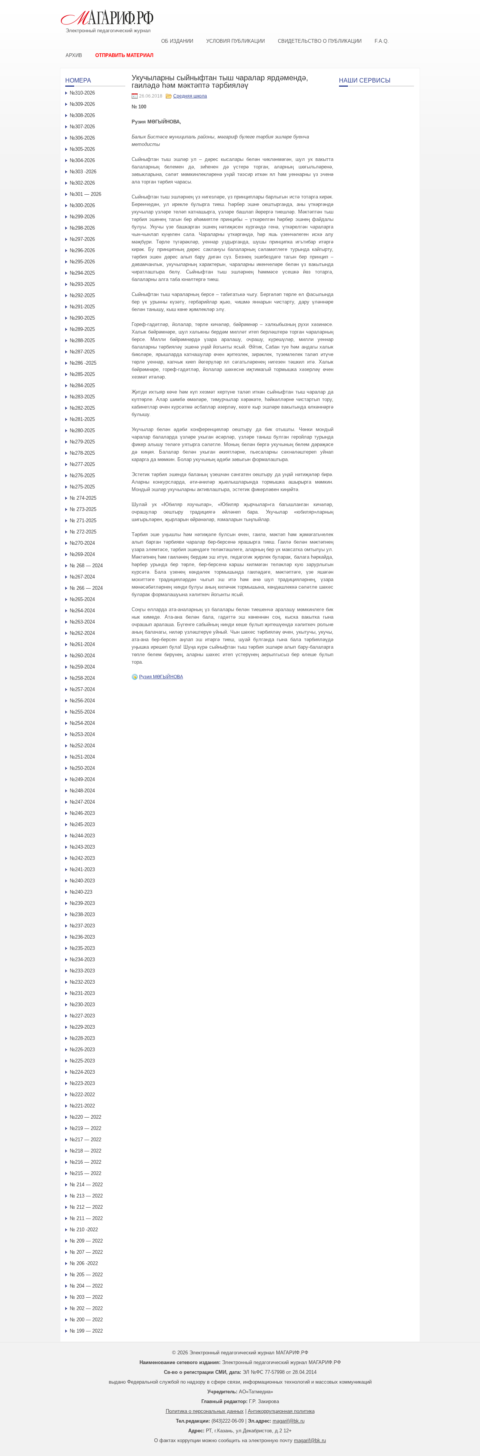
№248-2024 (82, 790)
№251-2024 (82, 757)
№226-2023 (82, 1049)
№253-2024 (82, 734)
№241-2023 (82, 869)
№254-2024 (82, 723)
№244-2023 (82, 835)
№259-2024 (82, 667)
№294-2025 (82, 273)
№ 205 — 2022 (86, 1274)
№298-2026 (82, 228)
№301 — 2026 (85, 194)
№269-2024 (82, 554)
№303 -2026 (83, 171)
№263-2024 (82, 622)
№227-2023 (82, 1016)
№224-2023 (82, 1072)
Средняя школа (190, 96)
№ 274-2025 (83, 498)
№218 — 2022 (85, 1151)
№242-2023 (82, 858)
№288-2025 (82, 340)
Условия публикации (235, 41)
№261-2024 (82, 644)
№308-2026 (82, 115)
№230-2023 (82, 1004)
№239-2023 (82, 903)
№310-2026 (82, 93)
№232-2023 (82, 982)
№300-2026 (82, 205)
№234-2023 (82, 959)
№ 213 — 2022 (86, 1196)
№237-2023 (82, 926)
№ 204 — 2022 (86, 1286)
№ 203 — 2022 (86, 1297)
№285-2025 (82, 374)
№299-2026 (82, 216)
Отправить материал (124, 55)
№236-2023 (82, 937)
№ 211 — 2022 (86, 1218)
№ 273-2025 (83, 509)
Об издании (177, 41)
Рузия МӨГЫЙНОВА (161, 676)
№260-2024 (82, 655)
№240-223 (81, 892)
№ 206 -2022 (84, 1263)
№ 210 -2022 (84, 1229)
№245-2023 (82, 824)
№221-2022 (82, 1106)
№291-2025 (82, 307)
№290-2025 (82, 318)
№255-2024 (82, 712)
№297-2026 (82, 239)
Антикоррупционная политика (281, 1411)
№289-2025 (82, 329)
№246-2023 (82, 813)
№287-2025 (82, 352)
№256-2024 (82, 700)
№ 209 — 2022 (86, 1241)
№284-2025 (82, 385)
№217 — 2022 (85, 1139)
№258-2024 (82, 678)
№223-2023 (82, 1083)
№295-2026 (82, 261)
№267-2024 (82, 577)
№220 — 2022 (85, 1117)
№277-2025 (82, 464)
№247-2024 (82, 802)
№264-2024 (82, 610)
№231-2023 (82, 993)
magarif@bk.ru (288, 1421)
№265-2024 (82, 599)
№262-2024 (82, 633)
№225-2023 (82, 1061)
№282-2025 (82, 408)
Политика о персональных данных (205, 1411)
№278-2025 (82, 453)
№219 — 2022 (85, 1128)
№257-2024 (82, 689)
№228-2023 (82, 1038)
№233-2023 (82, 971)
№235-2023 (82, 948)
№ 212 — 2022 (86, 1207)
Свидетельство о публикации (320, 41)
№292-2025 (82, 295)
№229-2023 (82, 1027)
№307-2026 (82, 126)
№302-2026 (82, 183)
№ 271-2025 (83, 520)
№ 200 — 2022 (86, 1319)
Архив (74, 55)
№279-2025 (82, 442)
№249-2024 (82, 779)
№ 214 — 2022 (86, 1184)
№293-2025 (82, 284)
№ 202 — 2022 (86, 1308)
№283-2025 (82, 397)
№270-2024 (82, 543)
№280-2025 (82, 430)
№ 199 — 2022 (86, 1331)
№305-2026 (82, 149)
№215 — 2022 (85, 1173)
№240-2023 (82, 881)
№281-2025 (82, 419)
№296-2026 (82, 250)
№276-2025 (82, 475)
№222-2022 (82, 1094)
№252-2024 (82, 745)
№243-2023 (82, 847)
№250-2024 (82, 768)
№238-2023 (82, 914)
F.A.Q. (382, 41)
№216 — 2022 (85, 1162)
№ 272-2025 (83, 532)
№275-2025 (82, 487)
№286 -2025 (83, 363)
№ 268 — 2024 (86, 565)
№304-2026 (82, 160)
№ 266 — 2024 (86, 588)
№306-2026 (82, 138)
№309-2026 (82, 104)
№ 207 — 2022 (86, 1252)
